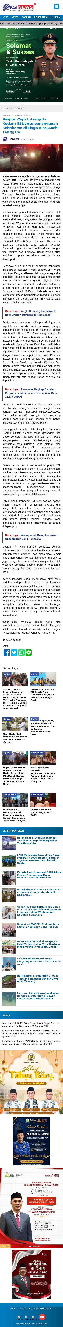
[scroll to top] (57, 1322)
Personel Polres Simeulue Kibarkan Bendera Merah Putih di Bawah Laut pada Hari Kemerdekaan (38, 996)
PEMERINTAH (41, 17)
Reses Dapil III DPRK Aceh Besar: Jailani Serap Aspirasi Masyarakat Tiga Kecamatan (37, 840)
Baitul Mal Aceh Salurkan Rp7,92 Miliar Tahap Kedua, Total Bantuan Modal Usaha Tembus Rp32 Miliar (38, 944)
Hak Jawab (45, 1308)
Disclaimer (33, 1308)
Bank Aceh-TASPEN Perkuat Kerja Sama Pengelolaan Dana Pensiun (38, 925)
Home (13, 1308)
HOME (5, 17)
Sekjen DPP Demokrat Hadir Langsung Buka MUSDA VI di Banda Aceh (39, 961)
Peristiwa (21, 108)
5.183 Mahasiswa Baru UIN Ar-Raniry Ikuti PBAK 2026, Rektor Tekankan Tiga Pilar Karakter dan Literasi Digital (39, 859)
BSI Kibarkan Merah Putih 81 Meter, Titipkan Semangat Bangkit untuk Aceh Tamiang (38, 979)
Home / (6, 108)
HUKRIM (56, 17)
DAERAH (26, 17)
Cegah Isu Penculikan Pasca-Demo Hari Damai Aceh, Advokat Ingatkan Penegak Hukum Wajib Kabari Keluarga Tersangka (39, 911)
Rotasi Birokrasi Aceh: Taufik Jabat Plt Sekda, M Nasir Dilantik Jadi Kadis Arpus (38, 892)
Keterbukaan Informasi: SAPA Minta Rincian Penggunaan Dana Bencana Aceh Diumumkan (39, 875)
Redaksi (22, 1308)
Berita (12, 108)
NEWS (14, 17)
